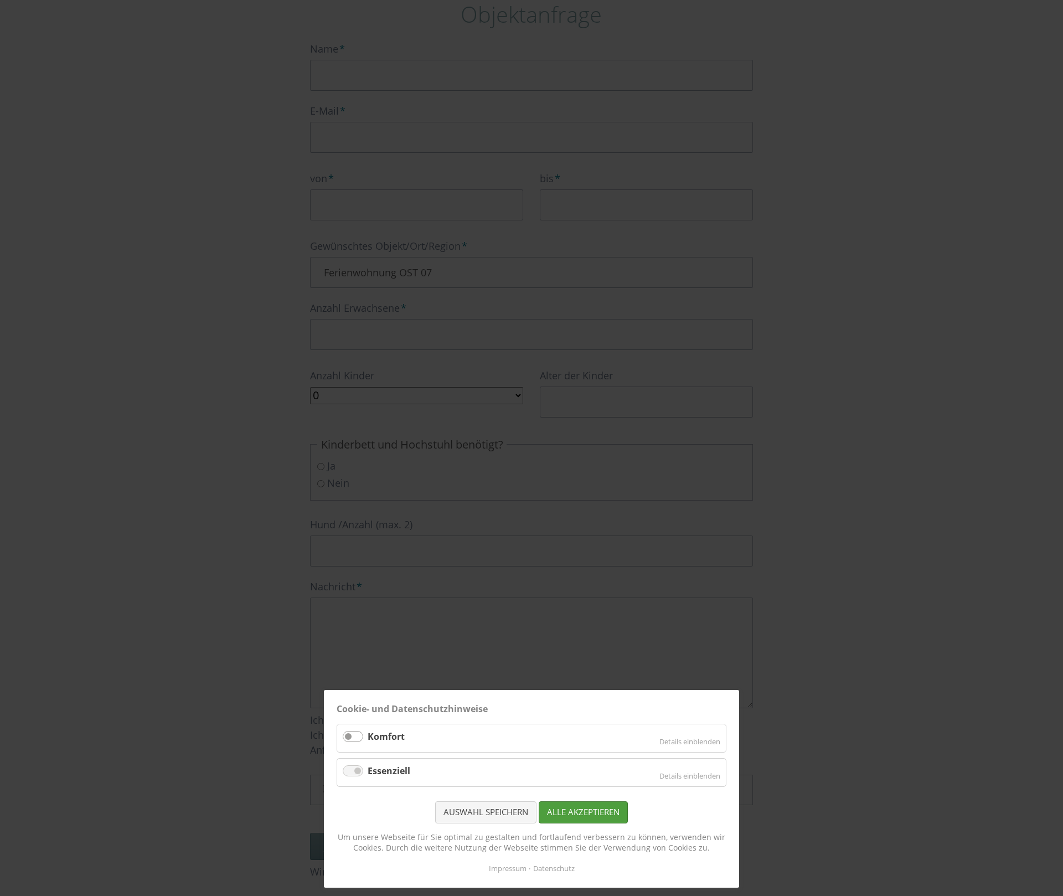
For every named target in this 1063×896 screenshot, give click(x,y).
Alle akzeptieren (583, 811)
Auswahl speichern (485, 811)
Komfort (386, 736)
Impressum (508, 868)
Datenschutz (554, 868)
